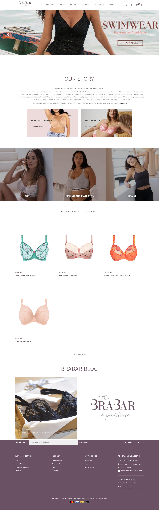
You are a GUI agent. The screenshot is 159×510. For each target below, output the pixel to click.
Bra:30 (73, 5)
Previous (8, 34)
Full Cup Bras (91, 126)
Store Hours (20, 464)
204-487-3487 (126, 486)
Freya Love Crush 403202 (25, 275)
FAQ (16, 461)
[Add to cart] (17, 279)
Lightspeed (103, 498)
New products (57, 464)
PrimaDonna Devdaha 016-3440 (117, 275)
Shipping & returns (22, 467)
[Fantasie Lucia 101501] (78, 244)
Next (151, 34)
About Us (50, 5)
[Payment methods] (72, 502)
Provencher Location (128, 461)
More (111, 5)
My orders (89, 464)
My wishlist (89, 467)
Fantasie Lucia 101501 (68, 275)
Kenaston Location (127, 479)
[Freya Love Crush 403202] (34, 244)
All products (57, 461)
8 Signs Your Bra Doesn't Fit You (36, 433)
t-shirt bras (37, 126)
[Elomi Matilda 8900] (34, 310)
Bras (62, 5)
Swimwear (99, 5)
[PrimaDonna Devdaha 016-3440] (123, 244)
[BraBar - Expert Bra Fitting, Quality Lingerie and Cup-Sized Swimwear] (25, 3)
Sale (53, 467)
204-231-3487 (126, 467)
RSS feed (55, 470)
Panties (85, 5)
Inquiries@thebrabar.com (132, 471)
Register (88, 461)
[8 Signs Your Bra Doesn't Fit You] (46, 408)
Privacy (18, 470)
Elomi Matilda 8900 (23, 341)
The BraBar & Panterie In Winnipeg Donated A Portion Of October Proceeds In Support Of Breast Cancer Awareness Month (112, 430)
